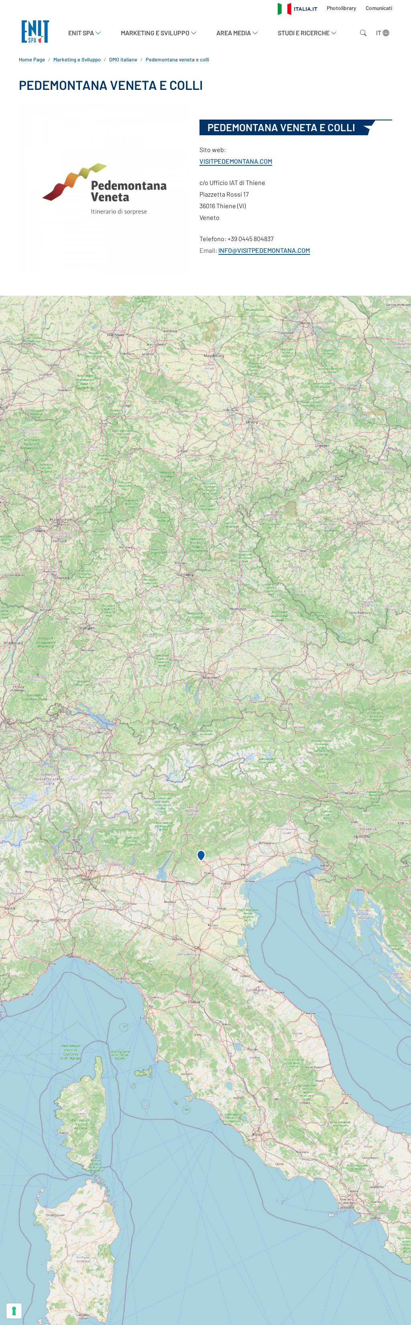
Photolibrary (342, 7)
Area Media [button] (234, 33)
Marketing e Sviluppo (77, 59)
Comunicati (379, 7)
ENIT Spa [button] (81, 33)
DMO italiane (123, 59)
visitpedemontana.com (235, 161)
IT (379, 33)
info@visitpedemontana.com (264, 250)
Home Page (32, 59)
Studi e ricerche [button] (304, 33)
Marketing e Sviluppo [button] (156, 33)
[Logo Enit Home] (35, 33)
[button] (201, 856)
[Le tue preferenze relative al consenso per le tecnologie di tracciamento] (14, 1311)
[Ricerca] (361, 33)
